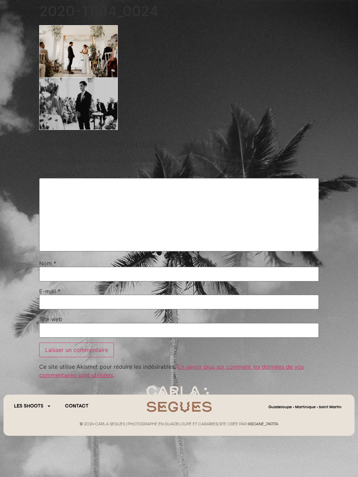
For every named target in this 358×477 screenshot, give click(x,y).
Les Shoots (28, 406)
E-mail (49, 291)
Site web (50, 319)
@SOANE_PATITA (263, 424)
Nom (47, 263)
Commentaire (59, 174)
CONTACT (76, 406)
